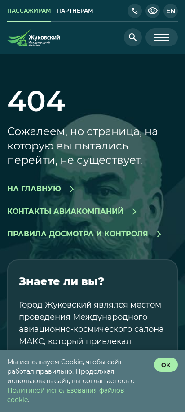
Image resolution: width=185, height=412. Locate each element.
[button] (135, 11)
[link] (29, 11)
